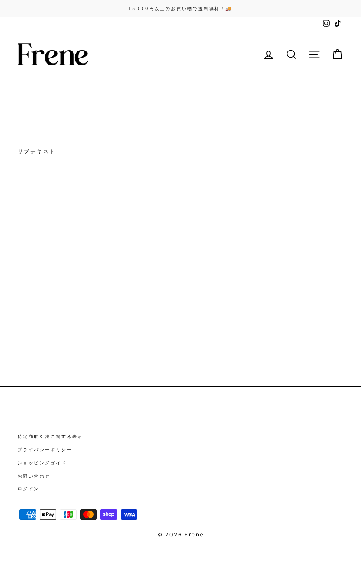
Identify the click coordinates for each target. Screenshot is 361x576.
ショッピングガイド (42, 462)
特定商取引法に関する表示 (50, 436)
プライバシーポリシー (45, 449)
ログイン (29, 488)
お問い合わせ (34, 475)
